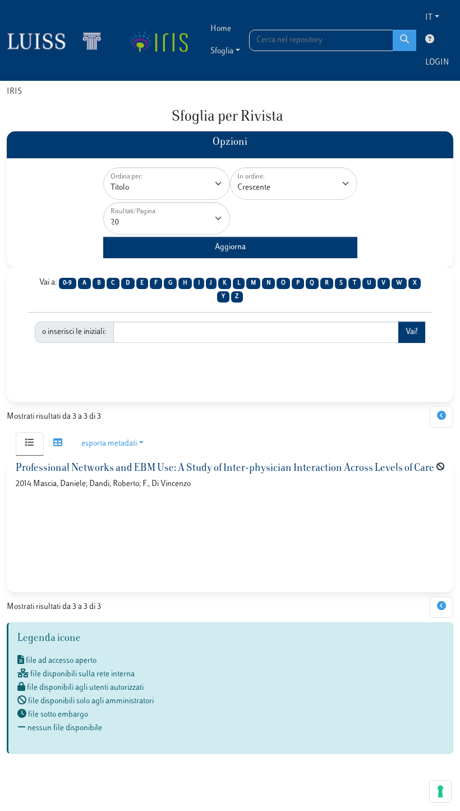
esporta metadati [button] (109, 443)
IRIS (14, 92)
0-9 (67, 283)
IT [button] (429, 17)
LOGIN (437, 62)
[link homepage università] (158, 40)
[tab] (30, 444)
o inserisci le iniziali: (74, 332)
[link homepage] (59, 40)
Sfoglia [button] (221, 51)
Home (220, 29)
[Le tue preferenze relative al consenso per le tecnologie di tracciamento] (440, 791)
